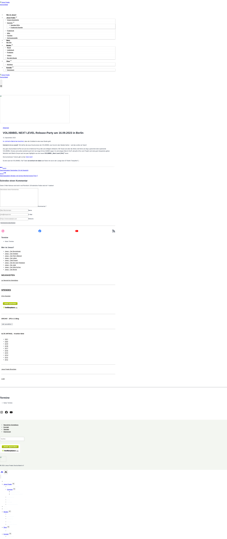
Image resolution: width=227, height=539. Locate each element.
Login (3, 379)
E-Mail (30, 214)
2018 (6, 346)
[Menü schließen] (0, 476)
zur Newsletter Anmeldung (9, 280)
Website (31, 219)
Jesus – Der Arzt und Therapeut (15, 263)
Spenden (10, 489)
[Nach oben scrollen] (2, 472)
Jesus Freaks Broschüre (8, 369)
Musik (9, 47)
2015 (6, 353)
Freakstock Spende (17, 27)
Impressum (10, 70)
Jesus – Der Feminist (11, 254)
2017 (6, 348)
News (8, 40)
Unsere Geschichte (13, 20)
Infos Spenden (5, 296)
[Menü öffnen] (1, 83)
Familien (9, 35)
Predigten (10, 52)
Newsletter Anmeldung (11, 425)
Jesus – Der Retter (11, 269)
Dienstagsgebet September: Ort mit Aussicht (14, 169)
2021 (6, 339)
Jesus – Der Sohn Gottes (13, 267)
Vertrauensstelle (12, 38)
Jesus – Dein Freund (11, 260)
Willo (8, 33)
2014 (6, 355)
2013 (6, 357)
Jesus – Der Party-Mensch (13, 256)
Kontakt (6, 534)
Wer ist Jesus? (11, 15)
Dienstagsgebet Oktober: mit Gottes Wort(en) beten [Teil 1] (19, 175)
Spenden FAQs (15, 25)
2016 (6, 351)
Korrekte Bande (12, 58)
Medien (6, 512)
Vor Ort (8, 42)
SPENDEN (6, 290)
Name (30, 210)
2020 (6, 341)
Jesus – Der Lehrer (11, 258)
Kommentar (42, 206)
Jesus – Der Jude (10, 265)
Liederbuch (10, 50)
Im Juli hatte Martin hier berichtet (13, 141)
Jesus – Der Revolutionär (13, 251)
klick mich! (29, 157)
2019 (6, 344)
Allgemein (6, 128)
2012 (6, 360)
